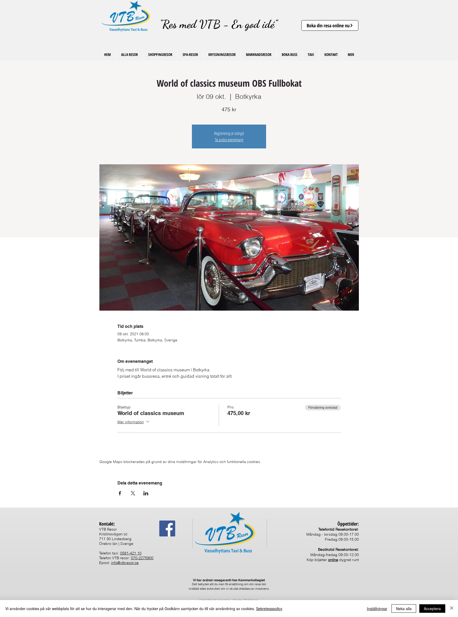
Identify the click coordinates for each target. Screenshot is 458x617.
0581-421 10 (131, 553)
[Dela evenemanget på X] (132, 493)
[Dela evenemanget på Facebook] (119, 493)
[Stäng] (451, 608)
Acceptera (432, 608)
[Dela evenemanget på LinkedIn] (145, 493)
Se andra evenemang (229, 140)
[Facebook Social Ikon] (167, 528)
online (333, 559)
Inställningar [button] (377, 608)
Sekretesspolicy (269, 608)
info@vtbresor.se (125, 562)
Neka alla (404, 608)
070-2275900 (142, 558)
